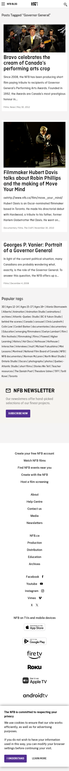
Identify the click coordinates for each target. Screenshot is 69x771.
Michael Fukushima (47, 346)
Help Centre (34, 501)
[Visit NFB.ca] (40, 3)
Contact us (34, 508)
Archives (34, 564)
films (36, 336)
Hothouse (39, 341)
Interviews (21, 346)
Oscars (23, 361)
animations (53, 312)
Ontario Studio (9, 361)
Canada (28, 322)
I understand (15, 758)
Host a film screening (34, 482)
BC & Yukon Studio (51, 317)
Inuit (31, 346)
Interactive (8, 346)
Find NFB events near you (34, 467)
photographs (36, 361)
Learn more (39, 758)
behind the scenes (12, 322)
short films (26, 366)
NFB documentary (12, 356)
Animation (18, 312)
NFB (62, 351)
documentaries (40, 327)
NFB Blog (12, 4)
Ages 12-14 (12, 307)
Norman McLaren (33, 356)
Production (34, 542)
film (64, 332)
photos (49, 361)
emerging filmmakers (28, 332)
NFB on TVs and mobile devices (35, 618)
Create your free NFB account (34, 453)
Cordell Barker (22, 327)
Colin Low (7, 327)
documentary (58, 327)
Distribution (34, 550)
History (17, 341)
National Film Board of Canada (41, 351)
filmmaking (24, 336)
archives (6, 317)
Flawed (45, 336)
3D (3, 307)
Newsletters (34, 523)
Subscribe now (18, 413)
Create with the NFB (34, 474)
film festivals (9, 336)
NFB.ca (34, 535)
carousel (39, 322)
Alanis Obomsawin (56, 307)
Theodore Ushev (43, 371)
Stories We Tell (42, 366)
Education (8, 332)
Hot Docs (28, 341)
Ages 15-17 (27, 307)
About (35, 494)
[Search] (66, 4)
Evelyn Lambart (51, 332)
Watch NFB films (35, 460)
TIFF (56, 371)
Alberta (7, 312)
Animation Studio (35, 312)
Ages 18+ (39, 307)
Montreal (17, 351)
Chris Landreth (54, 322)
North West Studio (55, 356)
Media (34, 516)
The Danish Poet (24, 371)
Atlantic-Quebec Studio (26, 317)
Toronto (13, 376)
